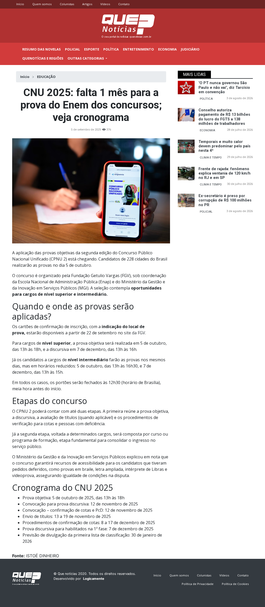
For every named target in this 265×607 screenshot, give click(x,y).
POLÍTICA (206, 98)
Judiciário (190, 49)
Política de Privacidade (198, 584)
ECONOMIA (207, 130)
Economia (167, 49)
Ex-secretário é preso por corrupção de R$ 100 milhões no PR (225, 200)
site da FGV (134, 333)
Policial (72, 49)
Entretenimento (138, 49)
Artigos (87, 4)
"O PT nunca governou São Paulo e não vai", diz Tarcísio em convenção (224, 87)
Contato (124, 4)
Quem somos (41, 4)
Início (20, 4)
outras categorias (86, 58)
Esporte (91, 49)
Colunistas (67, 4)
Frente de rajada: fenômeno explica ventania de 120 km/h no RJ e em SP (224, 173)
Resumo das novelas (41, 49)
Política (111, 49)
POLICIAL (206, 211)
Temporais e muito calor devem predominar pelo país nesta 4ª (224, 146)
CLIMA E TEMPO (211, 157)
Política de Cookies (235, 584)
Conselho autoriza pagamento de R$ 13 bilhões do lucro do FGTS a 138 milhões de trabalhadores (224, 117)
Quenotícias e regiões (42, 58)
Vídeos (105, 4)
